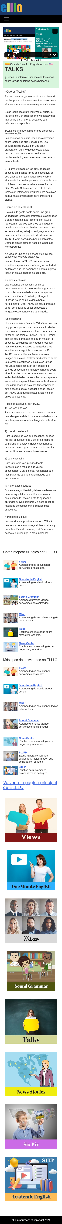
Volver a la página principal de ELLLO (30, 784)
